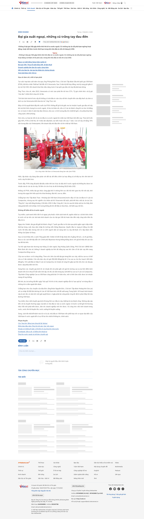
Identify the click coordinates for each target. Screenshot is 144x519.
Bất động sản (112, 8)
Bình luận (22, 341)
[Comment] (39, 41)
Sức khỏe (93, 8)
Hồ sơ (96, 474)
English (96, 470)
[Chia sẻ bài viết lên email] (27, 41)
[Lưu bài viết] (35, 41)
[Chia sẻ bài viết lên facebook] (19, 41)
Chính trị (17, 8)
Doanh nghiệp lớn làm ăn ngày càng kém (33, 67)
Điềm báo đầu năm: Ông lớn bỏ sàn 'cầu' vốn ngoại (36, 326)
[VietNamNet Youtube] (114, 490)
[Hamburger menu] (131, 8)
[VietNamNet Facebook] (110, 490)
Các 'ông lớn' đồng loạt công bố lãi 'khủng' (33, 323)
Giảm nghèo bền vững (81, 474)
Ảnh (95, 478)
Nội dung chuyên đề (100, 467)
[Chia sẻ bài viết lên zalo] (23, 41)
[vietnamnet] (24, 5)
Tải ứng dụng (111, 494)
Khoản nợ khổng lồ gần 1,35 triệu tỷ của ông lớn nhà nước (38, 329)
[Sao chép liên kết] (31, 41)
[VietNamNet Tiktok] (118, 490)
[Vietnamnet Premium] (24, 463)
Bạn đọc (126, 8)
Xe (106, 8)
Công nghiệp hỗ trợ (80, 470)
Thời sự (23, 8)
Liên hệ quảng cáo (78, 486)
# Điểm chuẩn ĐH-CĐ (67, 3)
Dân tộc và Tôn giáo (42, 8)
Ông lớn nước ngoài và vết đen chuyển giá (33, 334)
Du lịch (120, 8)
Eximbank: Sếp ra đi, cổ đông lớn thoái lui (32, 331)
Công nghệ (101, 8)
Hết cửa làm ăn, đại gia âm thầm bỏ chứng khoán (36, 70)
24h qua (117, 474)
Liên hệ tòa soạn (37, 495)
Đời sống (86, 8)
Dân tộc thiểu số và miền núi (103, 463)
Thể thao (67, 8)
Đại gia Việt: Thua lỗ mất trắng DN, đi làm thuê (35, 65)
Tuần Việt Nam (97, 3)
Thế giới (60, 8)
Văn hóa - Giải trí (76, 8)
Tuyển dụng (116, 497)
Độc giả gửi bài (121, 494)
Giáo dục (53, 8)
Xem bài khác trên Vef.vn (27, 73)
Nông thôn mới (79, 478)
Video (117, 463)
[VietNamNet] (12, 8)
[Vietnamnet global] (107, 4)
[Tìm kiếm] (125, 3)
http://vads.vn (81, 499)
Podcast (117, 470)
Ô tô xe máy (57, 470)
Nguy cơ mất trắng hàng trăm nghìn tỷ (32, 62)
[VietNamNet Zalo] (123, 490)
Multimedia (119, 467)
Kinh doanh (31, 8)
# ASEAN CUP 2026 (51, 3)
